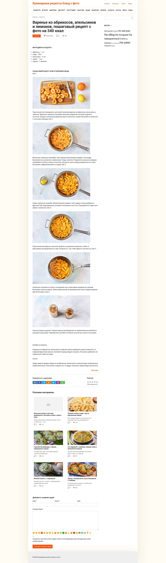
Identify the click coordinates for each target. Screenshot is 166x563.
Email (57, 501)
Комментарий (38, 509)
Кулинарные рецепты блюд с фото (56, 3)
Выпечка (53, 10)
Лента (123, 4)
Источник (94, 370)
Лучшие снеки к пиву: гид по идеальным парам (78, 414)
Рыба (130, 10)
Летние (115, 31)
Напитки (95, 10)
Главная (106, 4)
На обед (109, 34)
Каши (88, 10)
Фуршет (113, 45)
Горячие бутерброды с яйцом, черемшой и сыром (45, 448)
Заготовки (71, 10)
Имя (35, 501)
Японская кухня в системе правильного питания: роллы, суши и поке (47, 415)
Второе (45, 10)
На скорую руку (115, 43)
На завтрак (124, 30)
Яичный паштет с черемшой (44, 478)
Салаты (111, 10)
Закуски (80, 10)
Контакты (115, 4)
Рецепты (36, 10)
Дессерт (61, 10)
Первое (103, 10)
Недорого (107, 46)
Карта (130, 4)
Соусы (118, 10)
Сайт (78, 501)
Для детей (108, 31)
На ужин (125, 42)
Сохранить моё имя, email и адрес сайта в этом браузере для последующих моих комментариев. (62, 540)
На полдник (122, 34)
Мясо (125, 10)
